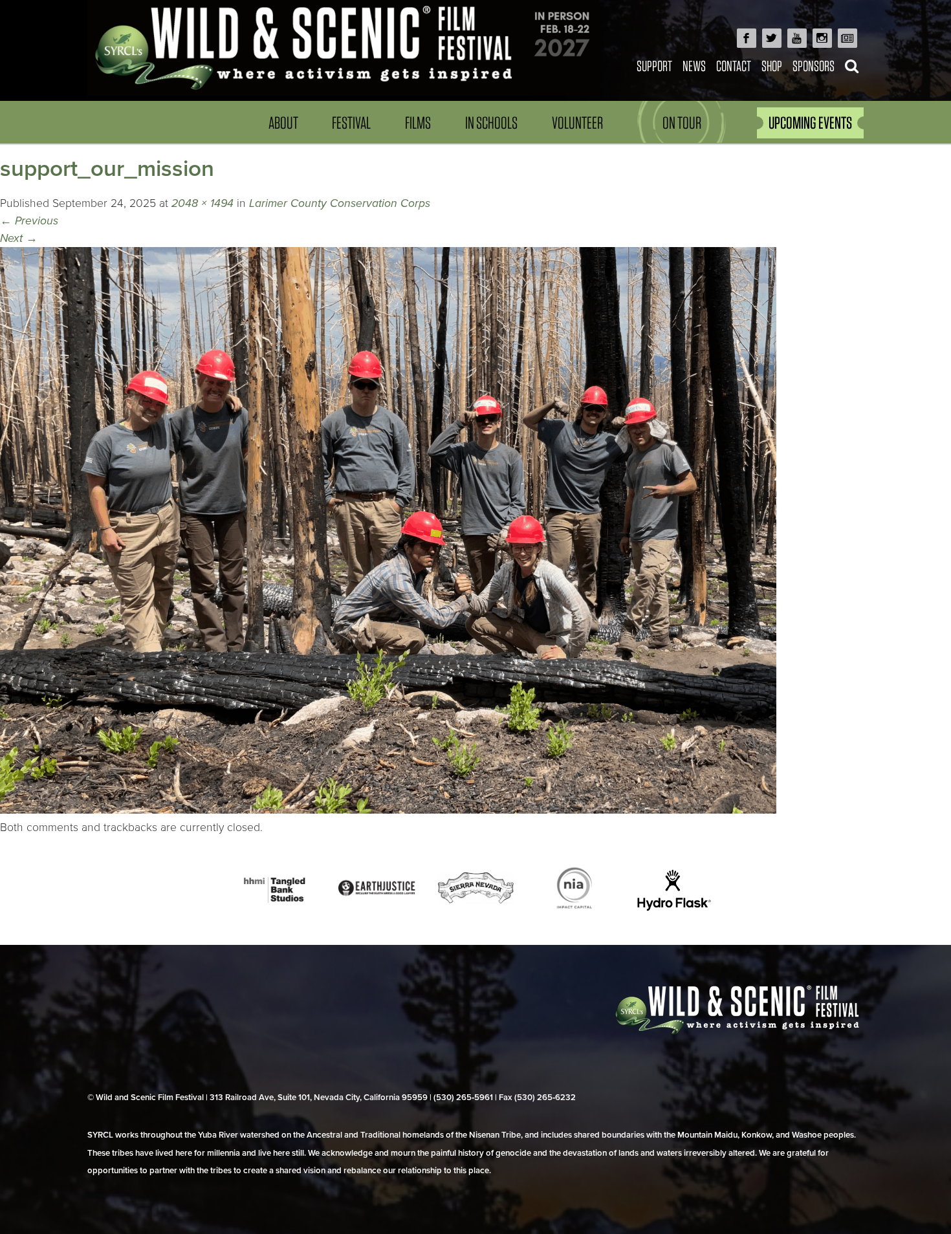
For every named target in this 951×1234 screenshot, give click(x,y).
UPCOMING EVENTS (810, 123)
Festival (351, 123)
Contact (733, 65)
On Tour (681, 123)
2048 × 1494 (202, 203)
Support (654, 65)
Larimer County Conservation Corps (339, 203)
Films (418, 123)
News (694, 65)
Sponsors (813, 65)
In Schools (491, 123)
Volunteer (577, 123)
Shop (771, 65)
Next (19, 238)
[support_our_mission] (388, 810)
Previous (29, 221)
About (283, 123)
